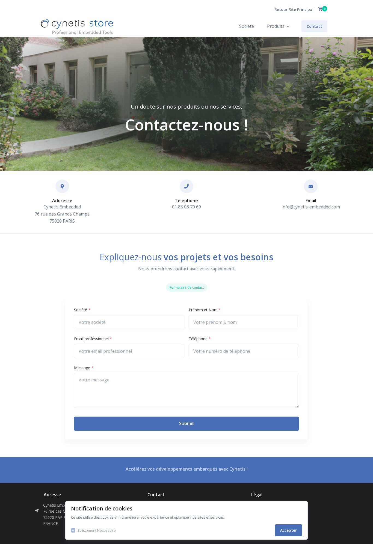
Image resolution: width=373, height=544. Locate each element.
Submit (186, 423)
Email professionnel (93, 338)
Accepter (288, 530)
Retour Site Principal (293, 9)
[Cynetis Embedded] (57, 26)
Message (83, 367)
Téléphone (200, 338)
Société (246, 26)
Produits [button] (276, 26)
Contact (314, 26)
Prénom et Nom (205, 309)
